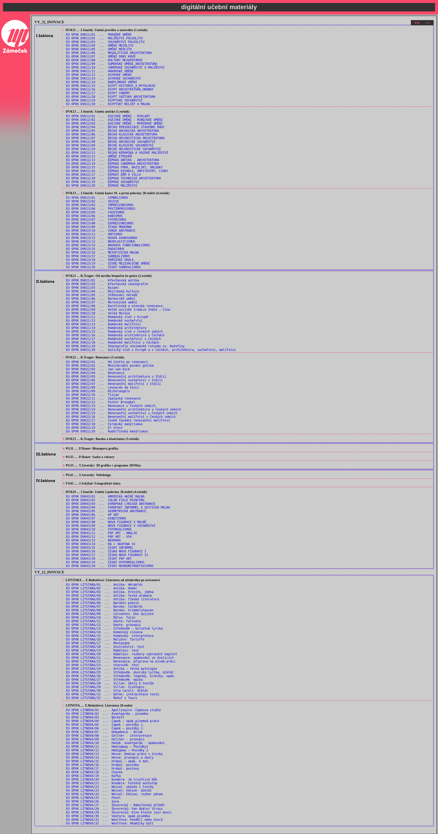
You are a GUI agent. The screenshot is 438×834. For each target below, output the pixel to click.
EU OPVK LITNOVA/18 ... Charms (94, 772)
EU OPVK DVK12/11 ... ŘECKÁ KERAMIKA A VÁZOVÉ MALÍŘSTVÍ (117, 152)
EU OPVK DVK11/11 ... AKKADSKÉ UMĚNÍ (99, 71)
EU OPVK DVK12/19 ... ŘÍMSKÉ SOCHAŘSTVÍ (102, 182)
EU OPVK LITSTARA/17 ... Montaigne (98, 643)
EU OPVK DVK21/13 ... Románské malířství (103, 324)
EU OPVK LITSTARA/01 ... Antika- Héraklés (104, 584)
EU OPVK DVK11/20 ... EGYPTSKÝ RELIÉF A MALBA (108, 104)
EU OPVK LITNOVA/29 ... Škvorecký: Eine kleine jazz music (119, 812)
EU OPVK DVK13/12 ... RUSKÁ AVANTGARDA (101, 238)
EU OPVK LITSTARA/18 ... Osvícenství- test (105, 647)
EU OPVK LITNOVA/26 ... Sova (92, 801)
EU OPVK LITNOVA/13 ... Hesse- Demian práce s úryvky (114, 754)
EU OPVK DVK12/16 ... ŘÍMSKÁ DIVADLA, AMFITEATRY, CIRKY (117, 171)
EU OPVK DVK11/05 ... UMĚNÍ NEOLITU (99, 49)
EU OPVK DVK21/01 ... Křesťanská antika (102, 280)
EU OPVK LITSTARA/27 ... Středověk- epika (104, 679)
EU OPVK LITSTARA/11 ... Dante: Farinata (103, 621)
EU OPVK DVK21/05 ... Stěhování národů (101, 295)
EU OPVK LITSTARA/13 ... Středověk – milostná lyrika (114, 628)
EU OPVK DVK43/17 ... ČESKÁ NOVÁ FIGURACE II (107, 555)
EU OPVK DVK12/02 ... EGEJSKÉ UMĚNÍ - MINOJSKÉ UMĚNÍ (114, 120)
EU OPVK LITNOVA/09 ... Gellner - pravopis (105, 739)
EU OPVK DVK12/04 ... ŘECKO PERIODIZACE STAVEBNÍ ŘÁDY (115, 127)
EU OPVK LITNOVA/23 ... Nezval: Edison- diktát (109, 790)
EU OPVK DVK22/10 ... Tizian (92, 395)
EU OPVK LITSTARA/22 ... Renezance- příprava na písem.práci (120, 661)
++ (417, 22)
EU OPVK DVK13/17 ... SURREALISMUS (98, 256)
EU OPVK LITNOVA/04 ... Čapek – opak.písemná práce (112, 721)
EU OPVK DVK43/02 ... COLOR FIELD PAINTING (105, 500)
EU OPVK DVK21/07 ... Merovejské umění (101, 302)
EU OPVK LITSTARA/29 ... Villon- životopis (105, 687)
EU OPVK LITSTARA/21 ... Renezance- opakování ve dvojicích (120, 657)
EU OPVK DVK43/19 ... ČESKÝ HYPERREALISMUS (105, 562)
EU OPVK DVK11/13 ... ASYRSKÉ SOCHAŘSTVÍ (103, 78)
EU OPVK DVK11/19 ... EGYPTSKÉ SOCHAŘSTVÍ (104, 100)
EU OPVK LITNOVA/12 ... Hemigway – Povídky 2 (107, 750)
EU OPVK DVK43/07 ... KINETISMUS (96, 518)
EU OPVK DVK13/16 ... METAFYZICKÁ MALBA (102, 252)
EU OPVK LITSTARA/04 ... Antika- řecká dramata (109, 595)
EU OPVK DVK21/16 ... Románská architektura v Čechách (115, 335)
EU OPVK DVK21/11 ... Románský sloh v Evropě (107, 317)
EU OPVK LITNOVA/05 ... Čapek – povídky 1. (105, 724)
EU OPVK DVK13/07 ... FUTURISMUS (96, 219)
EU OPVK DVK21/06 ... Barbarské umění (100, 298)
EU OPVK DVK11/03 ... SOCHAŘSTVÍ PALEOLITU (105, 42)
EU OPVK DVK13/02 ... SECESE (92, 201)
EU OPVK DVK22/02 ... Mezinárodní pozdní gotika (110, 365)
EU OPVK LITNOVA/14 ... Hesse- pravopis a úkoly (110, 757)
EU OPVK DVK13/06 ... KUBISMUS (94, 216)
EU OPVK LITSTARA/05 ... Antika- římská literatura (112, 599)
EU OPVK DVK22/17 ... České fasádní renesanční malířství (118, 420)
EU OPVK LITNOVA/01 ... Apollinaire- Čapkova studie (113, 710)
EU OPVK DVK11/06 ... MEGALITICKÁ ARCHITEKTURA (109, 53)
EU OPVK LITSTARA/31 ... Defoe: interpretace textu (112, 694)
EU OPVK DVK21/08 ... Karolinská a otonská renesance (114, 306)
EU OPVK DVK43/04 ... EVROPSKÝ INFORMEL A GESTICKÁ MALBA (118, 507)
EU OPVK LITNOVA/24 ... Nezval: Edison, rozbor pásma (114, 794)
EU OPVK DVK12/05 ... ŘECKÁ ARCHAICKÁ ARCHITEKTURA (112, 130)
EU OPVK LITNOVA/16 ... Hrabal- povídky (102, 765)
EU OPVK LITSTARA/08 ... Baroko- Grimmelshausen (110, 610)
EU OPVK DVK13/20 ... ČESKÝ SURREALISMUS (103, 267)
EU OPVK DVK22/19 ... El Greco (94, 427)
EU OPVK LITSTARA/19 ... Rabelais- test (102, 650)
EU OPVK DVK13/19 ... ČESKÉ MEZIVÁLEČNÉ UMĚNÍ (108, 263)
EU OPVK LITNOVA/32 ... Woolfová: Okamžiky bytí (110, 823)
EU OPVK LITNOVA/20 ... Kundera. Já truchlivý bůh (111, 779)
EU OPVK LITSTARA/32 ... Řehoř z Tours (101, 698)
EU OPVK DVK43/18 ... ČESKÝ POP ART (99, 558)
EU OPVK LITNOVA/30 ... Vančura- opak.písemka (108, 816)
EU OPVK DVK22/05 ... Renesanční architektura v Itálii (116, 376)
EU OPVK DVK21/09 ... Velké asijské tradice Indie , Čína (118, 309)
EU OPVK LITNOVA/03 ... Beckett (95, 717)
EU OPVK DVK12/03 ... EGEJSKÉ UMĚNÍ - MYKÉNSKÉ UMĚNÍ (114, 123)
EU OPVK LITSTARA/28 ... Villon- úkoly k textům (110, 683)
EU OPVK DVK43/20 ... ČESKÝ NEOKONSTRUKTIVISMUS (110, 566)
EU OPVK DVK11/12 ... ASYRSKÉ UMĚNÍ (99, 75)
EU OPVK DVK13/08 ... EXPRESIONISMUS (99, 223)
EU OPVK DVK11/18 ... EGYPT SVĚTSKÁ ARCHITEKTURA (110, 96)
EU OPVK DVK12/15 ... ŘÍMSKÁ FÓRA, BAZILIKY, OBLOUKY (114, 167)
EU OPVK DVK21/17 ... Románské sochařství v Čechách (113, 339)
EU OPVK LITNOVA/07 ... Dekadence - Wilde (104, 732)
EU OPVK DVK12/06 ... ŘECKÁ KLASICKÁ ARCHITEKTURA (111, 134)
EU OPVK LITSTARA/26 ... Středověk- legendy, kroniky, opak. (120, 676)
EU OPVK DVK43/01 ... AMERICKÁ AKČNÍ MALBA (105, 496)
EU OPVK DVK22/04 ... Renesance (95, 373)
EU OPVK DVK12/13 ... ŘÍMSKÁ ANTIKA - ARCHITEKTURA (112, 160)
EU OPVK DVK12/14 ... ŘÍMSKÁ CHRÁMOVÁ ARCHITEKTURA (112, 163)
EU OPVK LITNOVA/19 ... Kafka (93, 776)
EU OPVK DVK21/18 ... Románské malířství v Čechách (112, 342)
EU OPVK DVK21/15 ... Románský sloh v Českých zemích (114, 331)
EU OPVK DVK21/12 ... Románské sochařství (104, 320)
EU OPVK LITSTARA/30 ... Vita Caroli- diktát (107, 690)
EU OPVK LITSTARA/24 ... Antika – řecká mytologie (111, 668)
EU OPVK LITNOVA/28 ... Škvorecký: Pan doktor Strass (114, 808)
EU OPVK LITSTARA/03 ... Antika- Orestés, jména (110, 592)
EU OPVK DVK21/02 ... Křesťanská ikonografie (107, 284)
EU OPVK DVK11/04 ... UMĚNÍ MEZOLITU (99, 45)
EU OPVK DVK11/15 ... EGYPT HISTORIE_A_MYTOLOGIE (110, 85)
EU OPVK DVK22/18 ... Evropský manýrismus (104, 424)
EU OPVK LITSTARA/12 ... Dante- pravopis (103, 625)
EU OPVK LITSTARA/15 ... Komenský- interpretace (110, 636)
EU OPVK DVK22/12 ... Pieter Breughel (100, 402)
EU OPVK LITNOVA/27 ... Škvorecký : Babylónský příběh (115, 805)
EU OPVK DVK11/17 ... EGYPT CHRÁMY (98, 93)
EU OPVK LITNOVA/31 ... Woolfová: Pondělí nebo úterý (114, 819)
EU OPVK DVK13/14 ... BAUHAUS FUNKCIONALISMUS (108, 245)
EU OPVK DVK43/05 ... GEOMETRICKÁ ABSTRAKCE (106, 511)
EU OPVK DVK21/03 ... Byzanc (92, 287)
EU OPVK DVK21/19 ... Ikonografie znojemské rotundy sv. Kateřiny (125, 346)
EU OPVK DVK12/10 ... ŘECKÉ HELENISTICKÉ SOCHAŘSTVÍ (113, 149)
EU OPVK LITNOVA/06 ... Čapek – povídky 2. (105, 728)
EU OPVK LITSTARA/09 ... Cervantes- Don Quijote (110, 614)
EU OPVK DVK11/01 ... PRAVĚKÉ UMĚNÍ (99, 34)
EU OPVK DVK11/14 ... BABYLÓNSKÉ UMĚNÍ (101, 82)
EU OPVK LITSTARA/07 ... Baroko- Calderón (104, 606)
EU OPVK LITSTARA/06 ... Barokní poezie (102, 603)
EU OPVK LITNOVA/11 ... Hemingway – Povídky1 (107, 746)
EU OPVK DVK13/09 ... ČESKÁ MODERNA (99, 227)
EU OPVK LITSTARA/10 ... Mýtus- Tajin (100, 617)
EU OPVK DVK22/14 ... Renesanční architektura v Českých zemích (123, 409)
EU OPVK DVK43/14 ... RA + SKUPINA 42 (100, 544)
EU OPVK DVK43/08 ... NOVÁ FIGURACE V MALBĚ (106, 522)
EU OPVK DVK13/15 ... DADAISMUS (95, 249)
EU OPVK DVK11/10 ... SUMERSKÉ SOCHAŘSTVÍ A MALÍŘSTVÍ (115, 67)
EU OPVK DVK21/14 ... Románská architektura (106, 328)
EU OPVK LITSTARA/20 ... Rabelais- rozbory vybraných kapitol (121, 654)
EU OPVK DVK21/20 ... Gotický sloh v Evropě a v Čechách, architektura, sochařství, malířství (151, 350)
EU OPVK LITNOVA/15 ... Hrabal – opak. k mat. (108, 761)
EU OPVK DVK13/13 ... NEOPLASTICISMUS (100, 241)
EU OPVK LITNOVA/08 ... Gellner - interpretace (109, 735)
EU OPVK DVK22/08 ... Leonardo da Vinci (102, 387)
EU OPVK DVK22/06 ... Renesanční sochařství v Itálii (114, 380)
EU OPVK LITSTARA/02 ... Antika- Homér (101, 588)
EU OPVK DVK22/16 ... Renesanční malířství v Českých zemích (120, 416)
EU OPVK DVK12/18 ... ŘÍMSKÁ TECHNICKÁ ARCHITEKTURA (113, 178)
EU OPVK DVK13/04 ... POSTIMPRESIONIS (100, 208)
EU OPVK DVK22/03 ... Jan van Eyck (98, 369)
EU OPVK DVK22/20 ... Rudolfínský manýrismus (107, 431)
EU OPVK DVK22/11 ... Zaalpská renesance (103, 398)
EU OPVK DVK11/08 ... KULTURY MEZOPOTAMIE (104, 60)
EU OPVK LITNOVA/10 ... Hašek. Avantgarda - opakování (115, 743)
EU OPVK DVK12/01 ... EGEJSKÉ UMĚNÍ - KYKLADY (108, 116)
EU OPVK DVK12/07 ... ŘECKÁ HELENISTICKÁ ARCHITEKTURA (115, 138)
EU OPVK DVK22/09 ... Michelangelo (98, 391)
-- (427, 22)
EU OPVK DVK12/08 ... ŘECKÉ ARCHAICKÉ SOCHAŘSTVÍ (110, 141)
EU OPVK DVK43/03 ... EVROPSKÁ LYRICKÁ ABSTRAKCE (110, 504)
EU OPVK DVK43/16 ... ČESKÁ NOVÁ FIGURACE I (106, 551)
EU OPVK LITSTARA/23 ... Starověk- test (102, 665)
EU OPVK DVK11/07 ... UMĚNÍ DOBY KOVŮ (100, 56)
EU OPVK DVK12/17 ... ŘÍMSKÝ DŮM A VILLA (103, 174)
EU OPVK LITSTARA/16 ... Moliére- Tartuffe (105, 639)
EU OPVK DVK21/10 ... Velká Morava (98, 313)
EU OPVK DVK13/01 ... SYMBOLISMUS (97, 197)
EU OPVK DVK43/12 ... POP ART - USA (99, 536)
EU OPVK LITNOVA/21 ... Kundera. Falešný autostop (111, 783)
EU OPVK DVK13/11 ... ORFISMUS (94, 234)
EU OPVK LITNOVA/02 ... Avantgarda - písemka (107, 713)
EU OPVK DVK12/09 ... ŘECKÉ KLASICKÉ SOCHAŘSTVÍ (110, 145)
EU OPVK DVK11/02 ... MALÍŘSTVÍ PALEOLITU (104, 38)
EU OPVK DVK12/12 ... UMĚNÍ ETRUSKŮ (99, 156)
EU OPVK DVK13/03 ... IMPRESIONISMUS (99, 205)
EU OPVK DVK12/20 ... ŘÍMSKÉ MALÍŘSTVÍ (101, 185)
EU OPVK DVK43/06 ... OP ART (92, 514)
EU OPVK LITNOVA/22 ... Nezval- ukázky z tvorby (110, 787)
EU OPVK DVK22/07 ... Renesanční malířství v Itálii (113, 384)
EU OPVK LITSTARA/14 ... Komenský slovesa (104, 632)
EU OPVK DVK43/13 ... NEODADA (93, 540)
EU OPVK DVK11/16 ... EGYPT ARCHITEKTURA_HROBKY (110, 89)
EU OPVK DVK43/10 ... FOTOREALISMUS (99, 529)
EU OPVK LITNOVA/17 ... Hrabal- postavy (102, 768)
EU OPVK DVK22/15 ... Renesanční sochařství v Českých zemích (121, 413)
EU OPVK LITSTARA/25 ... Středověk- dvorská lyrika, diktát (120, 672)
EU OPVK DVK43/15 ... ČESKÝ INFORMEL (99, 547)
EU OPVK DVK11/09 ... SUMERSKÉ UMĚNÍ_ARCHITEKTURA (111, 64)
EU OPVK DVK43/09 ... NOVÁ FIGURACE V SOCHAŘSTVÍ (110, 525)
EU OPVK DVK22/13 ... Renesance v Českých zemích (110, 406)
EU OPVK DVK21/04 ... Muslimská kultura (102, 291)
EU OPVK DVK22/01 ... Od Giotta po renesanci (107, 362)
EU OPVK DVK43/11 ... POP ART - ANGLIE (101, 533)
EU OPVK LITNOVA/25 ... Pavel (93, 798)
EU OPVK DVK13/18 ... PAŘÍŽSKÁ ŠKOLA (99, 260)
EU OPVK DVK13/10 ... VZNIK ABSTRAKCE (100, 230)
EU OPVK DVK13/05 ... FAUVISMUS (95, 212)
